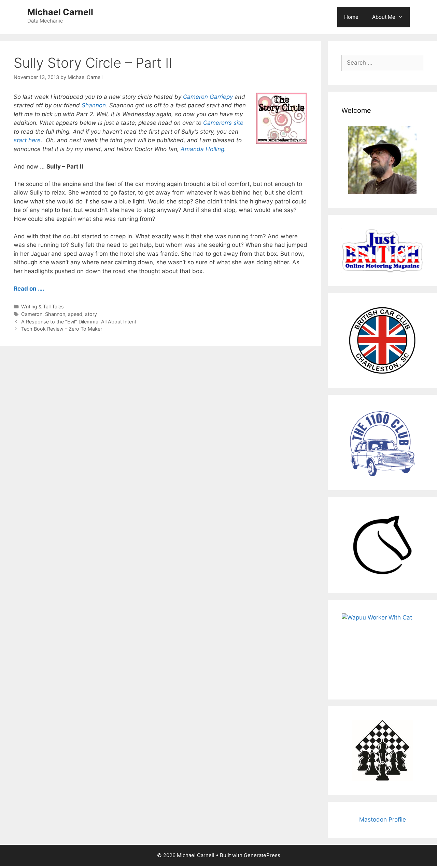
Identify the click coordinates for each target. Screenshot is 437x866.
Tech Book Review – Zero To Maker (61, 329)
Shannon (94, 105)
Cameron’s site (223, 122)
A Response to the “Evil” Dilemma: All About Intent (78, 321)
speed (75, 314)
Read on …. (29, 288)
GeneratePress (262, 855)
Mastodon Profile (382, 819)
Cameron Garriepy (208, 96)
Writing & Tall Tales (42, 306)
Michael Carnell (60, 12)
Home (351, 17)
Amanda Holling (202, 149)
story (91, 314)
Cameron (31, 314)
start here (27, 140)
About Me (383, 17)
